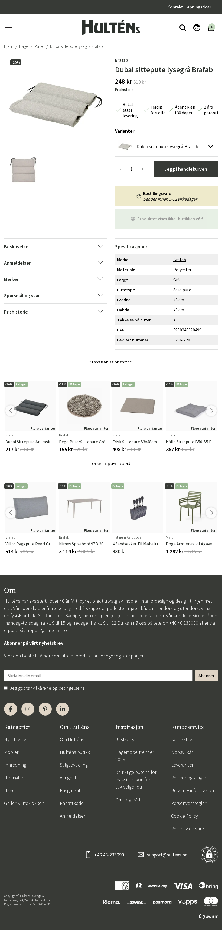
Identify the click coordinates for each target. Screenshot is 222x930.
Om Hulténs (72, 739)
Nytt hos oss (17, 739)
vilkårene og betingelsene (59, 688)
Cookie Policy (184, 816)
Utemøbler (15, 777)
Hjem (8, 46)
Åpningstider (199, 7)
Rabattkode (72, 803)
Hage (23, 46)
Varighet (68, 777)
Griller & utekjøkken (24, 803)
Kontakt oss (183, 739)
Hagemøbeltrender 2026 (134, 756)
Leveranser (182, 765)
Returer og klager (188, 777)
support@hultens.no (45, 630)
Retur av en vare (187, 828)
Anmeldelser (72, 816)
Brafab (121, 60)
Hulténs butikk (75, 752)
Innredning (15, 765)
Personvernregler (188, 803)
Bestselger (126, 739)
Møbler (11, 752)
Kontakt (175, 7)
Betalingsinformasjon (192, 790)
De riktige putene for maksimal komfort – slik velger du (135, 779)
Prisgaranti (70, 790)
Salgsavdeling (74, 765)
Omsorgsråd (127, 799)
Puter (39, 46)
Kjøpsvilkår (182, 752)
